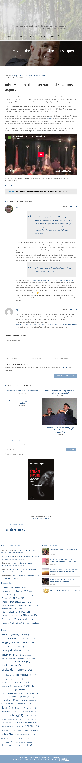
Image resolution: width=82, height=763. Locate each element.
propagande (19, 727)
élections (6, 745)
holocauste (18, 693)
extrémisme (7, 682)
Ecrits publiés (9, 605)
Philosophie (30, 615)
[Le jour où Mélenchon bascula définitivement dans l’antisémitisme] (45, 561)
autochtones (10, 638)
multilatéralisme (30, 716)
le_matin (28, 703)
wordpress (6, 626)
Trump (5, 739)
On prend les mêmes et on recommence (22, 391)
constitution (5, 662)
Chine (20, 646)
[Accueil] (5, 56)
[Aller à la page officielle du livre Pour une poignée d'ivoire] (41, 479)
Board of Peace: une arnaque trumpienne (65, 590)
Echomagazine (7, 679)
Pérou (32, 726)
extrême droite (22, 682)
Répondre (73, 207)
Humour (7, 608)
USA (29, 77)
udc (25, 738)
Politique (22, 77)
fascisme (7, 686)
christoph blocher (12, 650)
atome (34, 635)
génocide (7, 693)
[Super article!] (6, 185)
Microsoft (4, 716)
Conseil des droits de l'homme (14, 658)
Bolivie (16, 642)
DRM (32, 662)
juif (18, 700)
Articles (22, 591)
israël (15, 696)
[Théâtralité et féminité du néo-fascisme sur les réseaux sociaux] (45, 551)
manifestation (30, 712)
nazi (15, 719)
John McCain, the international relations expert (33, 56)
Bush (28, 642)
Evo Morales (28, 679)
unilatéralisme (34, 739)
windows (22, 742)
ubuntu (17, 739)
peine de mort (31, 722)
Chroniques (8, 595)
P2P (20, 615)
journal (24, 696)
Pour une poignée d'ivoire (41, 518)
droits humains (8, 675)
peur (4, 727)
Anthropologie (21, 588)
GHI (17, 310)
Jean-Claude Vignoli (8, 557)
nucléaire (22, 719)
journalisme (8, 700)
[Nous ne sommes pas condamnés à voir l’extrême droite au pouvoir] (45, 581)
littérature (20, 712)
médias (10, 719)
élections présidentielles (19, 75)
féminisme (10, 690)
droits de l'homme (17, 669)
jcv (17, 207)
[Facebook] (11, 530)
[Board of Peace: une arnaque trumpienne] (45, 591)
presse (10, 727)
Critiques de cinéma (13, 598)
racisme (6, 730)
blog (32, 591)
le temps (21, 703)
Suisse (6, 623)
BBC (26, 638)
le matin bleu (32, 700)
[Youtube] (19, 530)
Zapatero (49, 119)
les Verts (12, 703)
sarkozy (27, 730)
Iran (35, 75)
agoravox (15, 634)
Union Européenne (10, 742)
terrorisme (24, 734)
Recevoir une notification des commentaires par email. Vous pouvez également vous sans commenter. (38, 368)
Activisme (8, 587)
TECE (16, 734)
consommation (33, 658)
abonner (64, 367)
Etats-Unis (31, 75)
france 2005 (22, 605)
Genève (20, 689)
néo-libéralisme (32, 719)
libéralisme (6, 712)
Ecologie (27, 601)
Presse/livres (26, 619)
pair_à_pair (9, 722)
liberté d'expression (27, 708)
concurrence (28, 655)
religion (14, 730)
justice (25, 700)
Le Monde (4, 703)
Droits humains (11, 601)
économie (31, 742)
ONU (13, 615)
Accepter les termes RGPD (15, 454)
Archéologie (8, 591)
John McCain (41, 75)
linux (14, 711)
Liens (17, 612)
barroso (21, 638)
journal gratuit (34, 697)
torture (32, 734)
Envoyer (71, 449)
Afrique (6, 634)
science (34, 730)
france (29, 685)
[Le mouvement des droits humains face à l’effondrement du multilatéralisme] (45, 571)
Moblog (26, 612)
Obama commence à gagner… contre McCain (23, 402)
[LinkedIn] (15, 530)
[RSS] (23, 530)
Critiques (23, 661)
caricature (5, 647)
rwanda (20, 730)
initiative (33, 693)
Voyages (33, 623)
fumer (4, 690)
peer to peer (19, 722)
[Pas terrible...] (12, 185)
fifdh (20, 686)
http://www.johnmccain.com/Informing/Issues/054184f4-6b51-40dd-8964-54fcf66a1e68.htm (46, 324)
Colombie (29, 595)
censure (12, 647)
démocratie (26, 675)
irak (4, 697)
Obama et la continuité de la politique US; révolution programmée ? (59, 392)
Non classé (5, 615)
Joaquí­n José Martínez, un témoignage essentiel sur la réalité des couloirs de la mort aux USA (59, 429)
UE (15, 623)
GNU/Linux (33, 605)
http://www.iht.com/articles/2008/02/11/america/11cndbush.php (51, 280)
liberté (9, 708)
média (4, 719)
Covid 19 (12, 662)
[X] (7, 530)
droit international (11, 665)
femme (15, 686)
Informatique (19, 608)
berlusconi (32, 638)
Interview (8, 612)
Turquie (11, 739)
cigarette (26, 650)
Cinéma (20, 595)
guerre (28, 690)
